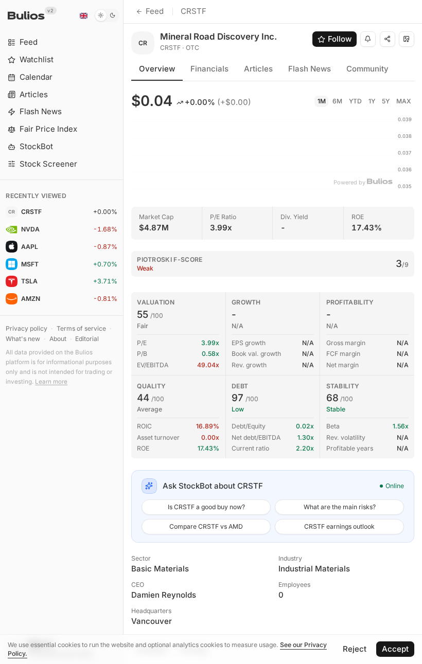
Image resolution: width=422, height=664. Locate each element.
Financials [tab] (209, 69)
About (57, 339)
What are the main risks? (340, 507)
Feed (155, 11)
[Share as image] (406, 39)
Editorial (87, 339)
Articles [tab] (258, 69)
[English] (83, 15)
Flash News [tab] (309, 69)
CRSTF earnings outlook (339, 526)
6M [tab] (337, 101)
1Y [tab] (371, 101)
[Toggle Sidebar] (123, 332)
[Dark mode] (106, 15)
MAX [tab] (403, 101)
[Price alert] (368, 39)
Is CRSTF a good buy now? (206, 507)
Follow (339, 39)
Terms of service (81, 328)
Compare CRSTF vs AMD (206, 526)
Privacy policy (26, 328)
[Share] (387, 39)
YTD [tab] (355, 101)
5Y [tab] (386, 101)
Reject (354, 649)
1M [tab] (322, 101)
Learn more (51, 381)
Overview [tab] (157, 69)
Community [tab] (367, 69)
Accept (395, 649)
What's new (23, 339)
